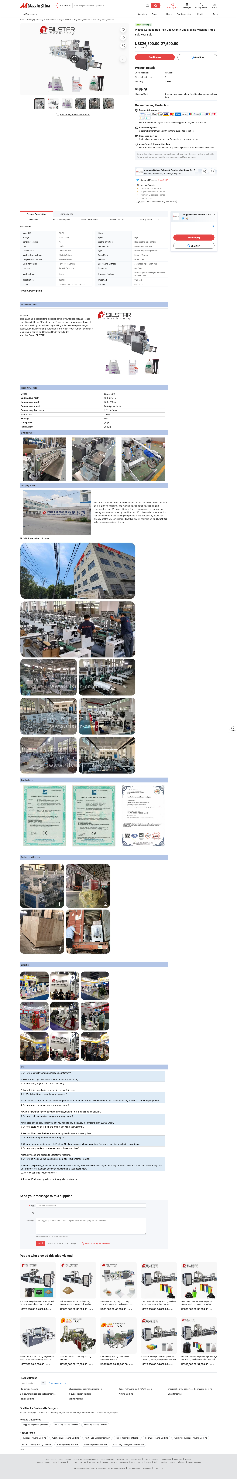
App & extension (184, 14)
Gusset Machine (175, 1394)
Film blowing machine (29, 1389)
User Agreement (134, 1468)
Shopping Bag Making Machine (35, 1424)
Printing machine (126, 1394)
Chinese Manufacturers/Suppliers (86, 1459)
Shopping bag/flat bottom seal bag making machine (190, 1389)
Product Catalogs (58, 1383)
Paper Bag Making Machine (95, 1424)
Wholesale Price (122, 1459)
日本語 (148, 1462)
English (54, 1462)
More (22, 1449)
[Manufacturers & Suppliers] (35, 5)
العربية (133, 1462)
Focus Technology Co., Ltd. (101, 1468)
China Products (65, 1459)
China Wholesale (107, 1459)
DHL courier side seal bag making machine (38, 1394)
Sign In (139, 201)
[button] (159, 219)
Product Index (166, 1459)
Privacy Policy (159, 1468)
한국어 (140, 1462)
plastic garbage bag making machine (84, 1389)
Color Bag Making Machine (156, 1438)
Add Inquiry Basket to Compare (75, 114)
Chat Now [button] (199, 57)
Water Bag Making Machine (95, 1444)
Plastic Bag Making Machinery (97, 1438)
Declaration (147, 1468)
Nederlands (123, 1462)
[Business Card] (213, 225)
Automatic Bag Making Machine (65, 1438)
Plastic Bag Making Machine (103, 19)
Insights (188, 1459)
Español (63, 1462)
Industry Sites (136, 1459)
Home (22, 19)
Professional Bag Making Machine (36, 1444)
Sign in (214, 7)
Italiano (105, 1462)
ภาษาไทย (163, 1462)
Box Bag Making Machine (67, 1444)
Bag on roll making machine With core (134, 1389)
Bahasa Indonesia (194, 1462)
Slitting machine (76, 1398)
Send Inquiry (155, 57)
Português (73, 1462)
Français (83, 1462)
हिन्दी (155, 1462)
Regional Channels (151, 1459)
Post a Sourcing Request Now (96, 1243)
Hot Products (51, 1459)
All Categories (29, 14)
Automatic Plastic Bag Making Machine (190, 1438)
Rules (215, 14)
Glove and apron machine (80, 1394)
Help (168, 14)
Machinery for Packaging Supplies (58, 19)
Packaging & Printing (35, 19)
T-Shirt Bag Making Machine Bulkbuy (128, 1444)
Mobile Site (178, 1459)
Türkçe (172, 1462)
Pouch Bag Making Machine (66, 1424)
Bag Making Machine (82, 19)
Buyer (154, 14)
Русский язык (94, 1462)
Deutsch (114, 1462)
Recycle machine (27, 1398)
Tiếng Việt (181, 1462)
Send (40, 1243)
